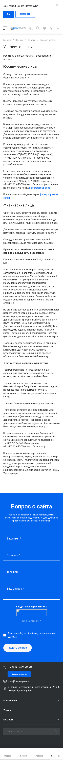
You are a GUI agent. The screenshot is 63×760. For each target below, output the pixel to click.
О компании (10, 700)
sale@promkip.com (39, 187)
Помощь (8, 719)
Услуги (7, 710)
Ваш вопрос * (15, 588)
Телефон (12, 572)
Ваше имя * (14, 538)
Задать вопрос (17, 647)
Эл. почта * (13, 555)
